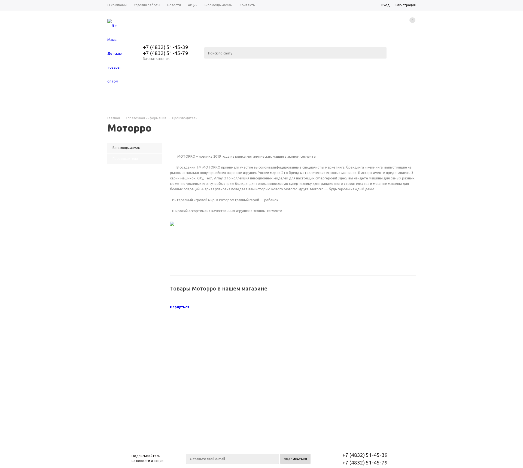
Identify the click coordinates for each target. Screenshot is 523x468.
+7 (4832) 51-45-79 (165, 53)
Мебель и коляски (187, 101)
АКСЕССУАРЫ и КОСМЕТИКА (317, 101)
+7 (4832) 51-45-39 (165, 47)
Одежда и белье (133, 101)
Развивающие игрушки (249, 101)
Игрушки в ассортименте (388, 101)
